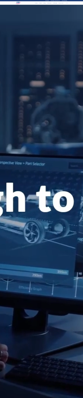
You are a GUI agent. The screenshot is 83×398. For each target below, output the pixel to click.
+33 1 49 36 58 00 (64, 0)
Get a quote (47, 0)
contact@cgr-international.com (55, 0)
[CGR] (18, 3)
